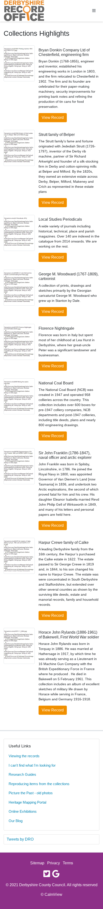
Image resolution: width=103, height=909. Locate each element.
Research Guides (22, 774)
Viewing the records (24, 756)
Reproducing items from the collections (39, 784)
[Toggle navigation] (94, 11)
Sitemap (37, 863)
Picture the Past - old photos (31, 793)
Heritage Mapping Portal (27, 802)
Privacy (53, 863)
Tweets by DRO (20, 839)
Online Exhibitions (23, 811)
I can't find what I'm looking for (32, 765)
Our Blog (16, 821)
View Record (53, 117)
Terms (68, 863)
